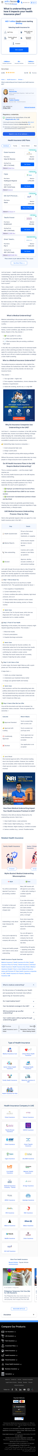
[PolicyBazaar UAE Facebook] (12, 1389)
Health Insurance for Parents (15, 973)
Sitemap (20, 1382)
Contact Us (13, 1379)
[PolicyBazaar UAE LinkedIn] (20, 1389)
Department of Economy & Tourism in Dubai (13, 1430)
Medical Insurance (6, 962)
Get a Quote (19, 50)
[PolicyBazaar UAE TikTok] (32, 1390)
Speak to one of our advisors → (19, 134)
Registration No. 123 (12, 119)
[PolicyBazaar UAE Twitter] (16, 1389)
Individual (6, 146)
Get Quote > (12, 868)
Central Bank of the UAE (18, 1428)
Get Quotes (27, 164)
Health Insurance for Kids (21, 962)
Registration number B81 (27, 1438)
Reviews (25, 1382)
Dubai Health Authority (8, 1434)
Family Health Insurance (11, 846)
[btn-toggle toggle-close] (2, 2)
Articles (19, 1379)
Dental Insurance (23, 964)
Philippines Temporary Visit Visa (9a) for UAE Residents (17, 1292)
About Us (7, 1379)
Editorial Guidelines (19, 1385)
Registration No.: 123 (30, 1428)
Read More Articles (19, 1308)
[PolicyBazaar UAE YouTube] (24, 1389)
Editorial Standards (29, 107)
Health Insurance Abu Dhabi (21, 967)
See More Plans (18, 263)
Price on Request (27, 208)
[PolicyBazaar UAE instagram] (28, 1389)
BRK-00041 (31, 122)
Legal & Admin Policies (11, 1382)
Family (15, 146)
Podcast (30, 1382)
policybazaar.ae (15, 1445)
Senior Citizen (25, 146)
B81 (29, 124)
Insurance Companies (28, 1379)
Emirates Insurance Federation (13, 1438)
